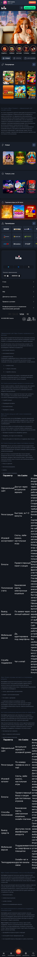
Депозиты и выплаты (10, 296)
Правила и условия (9, 301)
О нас (4, 282)
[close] (2, 2)
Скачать (32, 2)
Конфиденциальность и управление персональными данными (14, 307)
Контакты (6, 286)
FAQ (4, 291)
